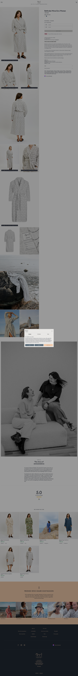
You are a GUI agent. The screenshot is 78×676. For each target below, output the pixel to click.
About (48, 334)
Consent (29, 334)
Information (39, 334)
